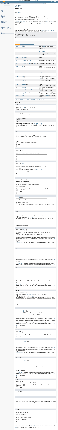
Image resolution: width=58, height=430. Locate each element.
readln (23, 84)
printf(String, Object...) (4, 21)
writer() (2, 10)
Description (2, 6)
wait (39, 99)
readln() (2, 17)
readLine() (2, 26)
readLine (23, 76)
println (23, 66)
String (25, 60)
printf (23, 60)
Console (8, 3)
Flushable (17, 9)
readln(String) (3, 16)
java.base (1, 3)
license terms (36, 0)
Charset (17, 46)
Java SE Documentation (33, 425)
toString (37, 99)
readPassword (24, 87)
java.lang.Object (17, 6)
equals (19, 99)
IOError (17, 191)
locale (20, 234)
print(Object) (3, 15)
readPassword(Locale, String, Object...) (6, 28)
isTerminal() (3, 33)
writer (23, 95)
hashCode (28, 99)
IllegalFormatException (19, 242)
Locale (25, 63)
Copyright (16, 427)
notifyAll (33, 99)
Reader (19, 113)
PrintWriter (17, 95)
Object (18, 11)
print (22, 57)
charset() (2, 32)
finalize (21, 99)
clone (16, 99)
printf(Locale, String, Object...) (5, 22)
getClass (25, 99)
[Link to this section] (18, 104)
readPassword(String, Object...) (5, 27)
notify (31, 99)
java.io (5, 3)
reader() (2, 11)
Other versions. (34, 426)
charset (23, 46)
